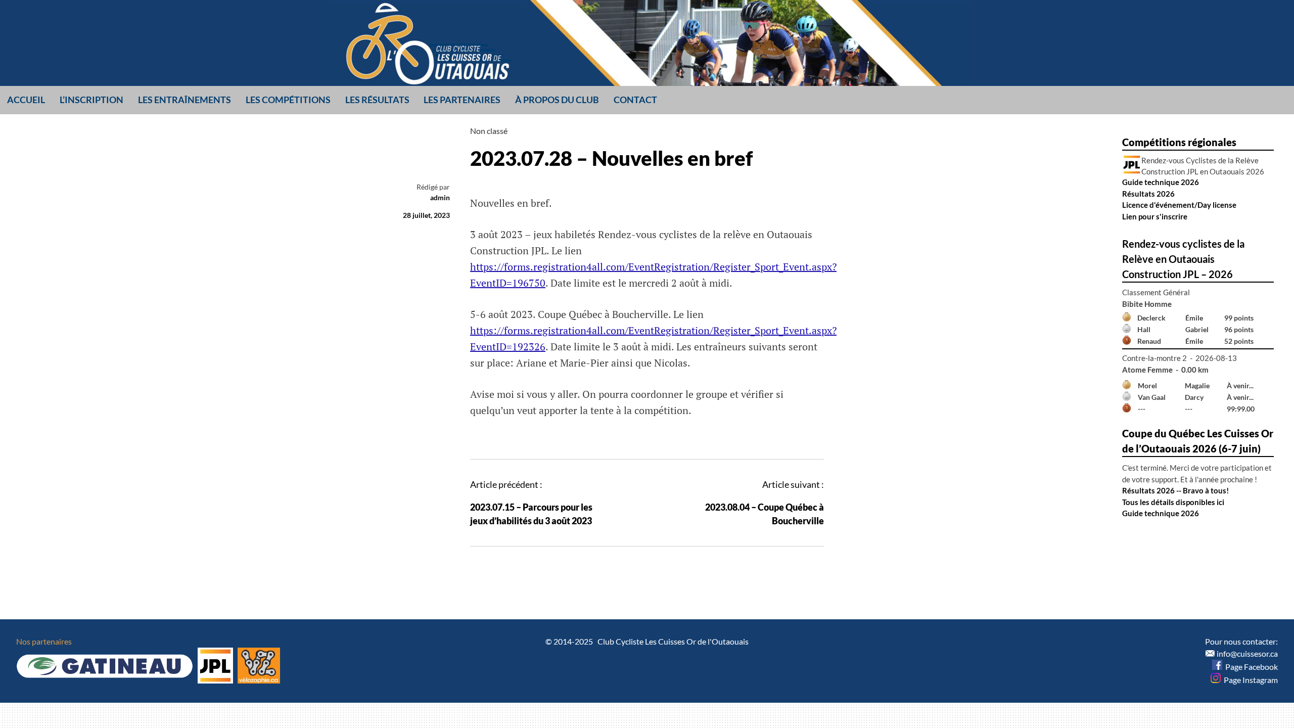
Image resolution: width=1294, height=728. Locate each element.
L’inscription (91, 99)
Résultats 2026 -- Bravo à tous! (1175, 490)
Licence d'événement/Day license (1179, 204)
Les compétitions (288, 99)
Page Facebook (1250, 666)
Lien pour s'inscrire (1154, 216)
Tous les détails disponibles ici (1173, 502)
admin (440, 197)
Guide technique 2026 (1160, 182)
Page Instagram (1249, 680)
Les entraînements (184, 99)
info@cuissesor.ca (1247, 653)
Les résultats (377, 99)
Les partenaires (462, 99)
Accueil (26, 99)
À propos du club (557, 99)
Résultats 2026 (1148, 193)
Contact (635, 99)
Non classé (488, 130)
